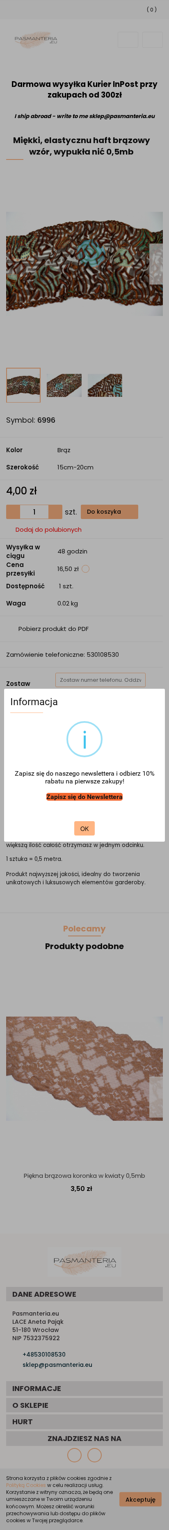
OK (84, 828)
